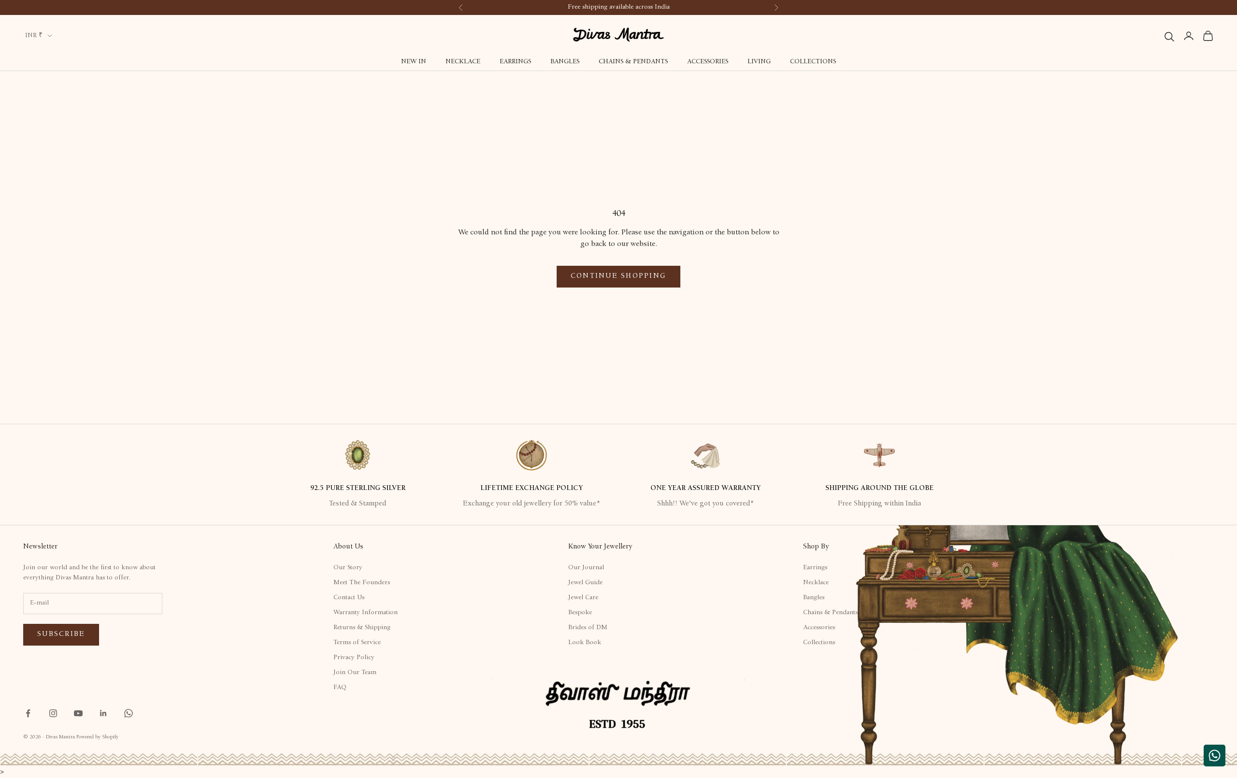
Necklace (463, 61)
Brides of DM (587, 627)
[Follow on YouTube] (78, 713)
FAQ (339, 687)
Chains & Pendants (633, 61)
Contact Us (348, 597)
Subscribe (61, 634)
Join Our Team (354, 672)
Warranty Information (365, 612)
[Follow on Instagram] (53, 713)
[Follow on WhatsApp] (128, 713)
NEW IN (413, 61)
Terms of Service (357, 642)
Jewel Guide (585, 582)
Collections (813, 61)
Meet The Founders (361, 582)
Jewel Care (583, 597)
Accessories (707, 61)
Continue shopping (618, 276)
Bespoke (580, 612)
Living (759, 61)
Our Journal (586, 567)
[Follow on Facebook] (28, 713)
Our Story (347, 567)
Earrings (515, 61)
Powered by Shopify (97, 737)
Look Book (584, 642)
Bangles (564, 61)
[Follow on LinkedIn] (103, 713)
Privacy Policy (353, 657)
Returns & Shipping (361, 627)
